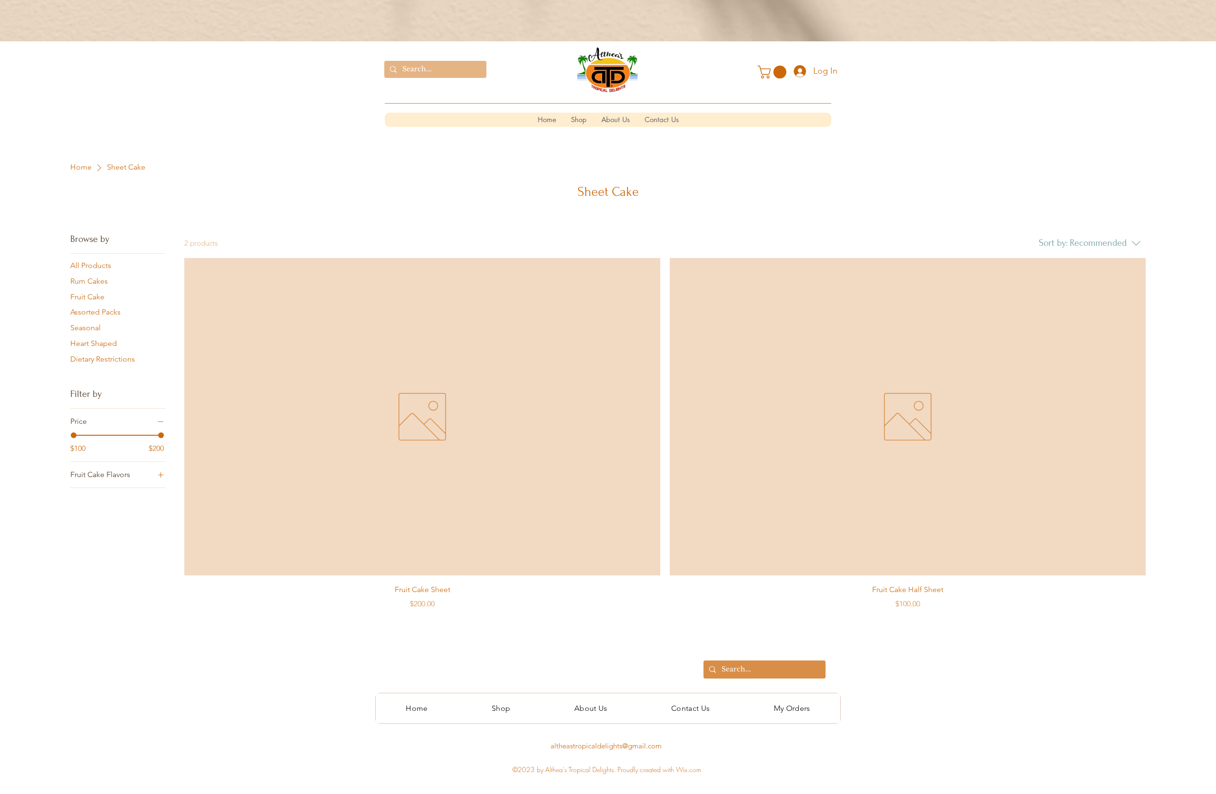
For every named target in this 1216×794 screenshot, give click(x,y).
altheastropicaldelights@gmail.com (606, 745)
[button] (773, 72)
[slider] (73, 435)
